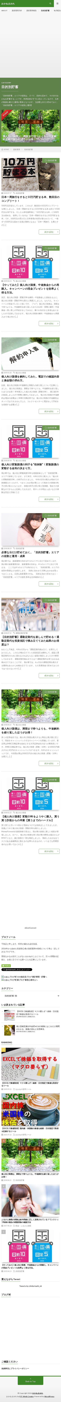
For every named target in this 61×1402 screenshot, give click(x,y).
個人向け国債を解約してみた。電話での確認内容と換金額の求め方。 (30, 378)
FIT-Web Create (26, 1396)
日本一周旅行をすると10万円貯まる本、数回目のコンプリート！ (30, 198)
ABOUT (4, 10)
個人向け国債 (21, 281)
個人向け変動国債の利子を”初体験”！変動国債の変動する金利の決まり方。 (30, 466)
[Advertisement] (30, 46)
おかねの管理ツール (23, 1089)
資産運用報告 (31, 10)
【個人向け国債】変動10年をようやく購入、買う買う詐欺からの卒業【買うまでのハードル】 (30, 818)
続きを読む (49, 232)
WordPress (49, 1396)
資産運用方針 (17, 10)
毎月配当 (57, 10)
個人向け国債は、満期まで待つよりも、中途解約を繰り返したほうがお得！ (30, 730)
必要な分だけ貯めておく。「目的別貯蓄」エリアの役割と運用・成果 (30, 554)
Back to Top (31, 1381)
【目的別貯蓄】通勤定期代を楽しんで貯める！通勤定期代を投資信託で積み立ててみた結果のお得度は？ (30, 640)
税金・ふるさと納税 (23, 1226)
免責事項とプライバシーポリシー (15, 1368)
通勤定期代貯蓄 (22, 633)
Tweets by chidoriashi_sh (30, 1286)
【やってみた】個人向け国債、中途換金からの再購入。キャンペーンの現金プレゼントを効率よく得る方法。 (30, 288)
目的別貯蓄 (45, 10)
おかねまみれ (37, 1393)
